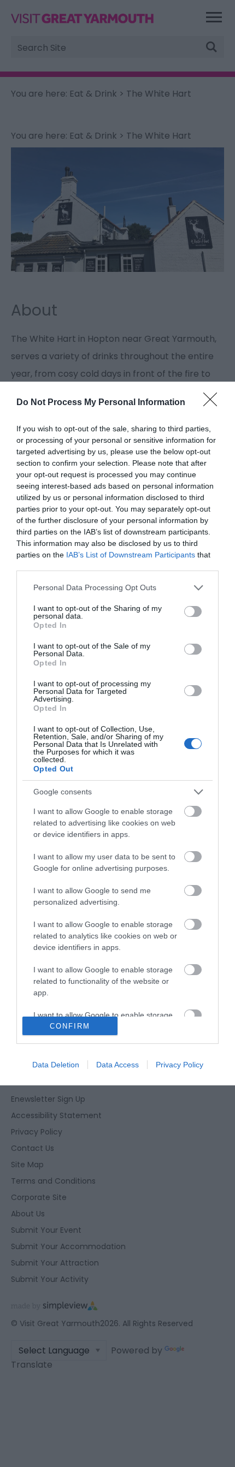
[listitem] (117, 587)
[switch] (193, 611)
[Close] (213, 403)
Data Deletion (55, 1064)
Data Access (117, 1064)
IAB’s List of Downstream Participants (130, 554)
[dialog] (117, 733)
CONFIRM (70, 1026)
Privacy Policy (179, 1064)
